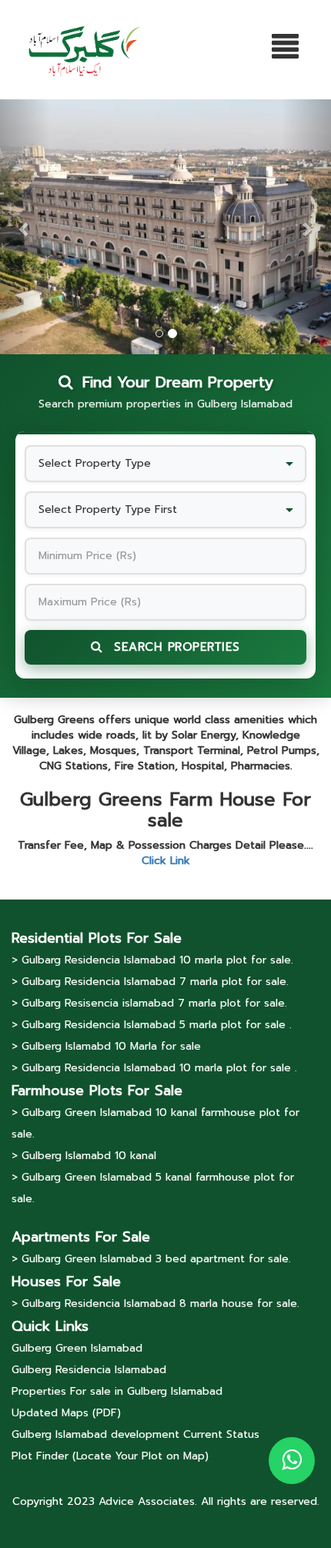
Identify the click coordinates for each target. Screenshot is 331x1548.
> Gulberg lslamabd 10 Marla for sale (106, 1046)
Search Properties (174, 646)
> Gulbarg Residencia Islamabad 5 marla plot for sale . (152, 1025)
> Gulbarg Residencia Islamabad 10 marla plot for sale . (154, 1068)
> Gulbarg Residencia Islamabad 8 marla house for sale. (155, 1303)
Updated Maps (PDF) (66, 1413)
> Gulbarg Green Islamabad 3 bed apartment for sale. (151, 1259)
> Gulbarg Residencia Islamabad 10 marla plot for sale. (152, 960)
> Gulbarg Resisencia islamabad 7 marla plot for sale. (149, 1003)
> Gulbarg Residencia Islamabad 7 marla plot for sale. (150, 981)
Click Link (166, 861)
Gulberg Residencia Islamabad (89, 1370)
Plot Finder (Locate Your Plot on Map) (110, 1456)
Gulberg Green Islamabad (77, 1348)
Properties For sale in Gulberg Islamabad (117, 1391)
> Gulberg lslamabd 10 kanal (84, 1156)
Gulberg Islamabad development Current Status (135, 1434)
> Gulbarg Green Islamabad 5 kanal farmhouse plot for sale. (153, 1188)
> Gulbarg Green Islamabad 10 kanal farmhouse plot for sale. (155, 1123)
